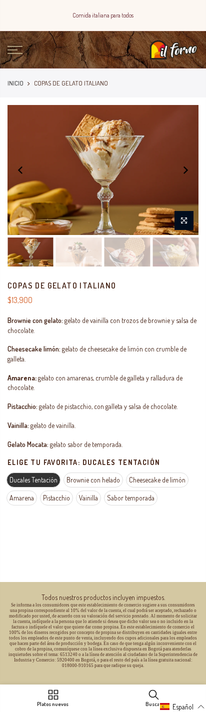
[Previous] (21, 170)
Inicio (16, 83)
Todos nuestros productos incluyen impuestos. (103, 597)
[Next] (185, 170)
